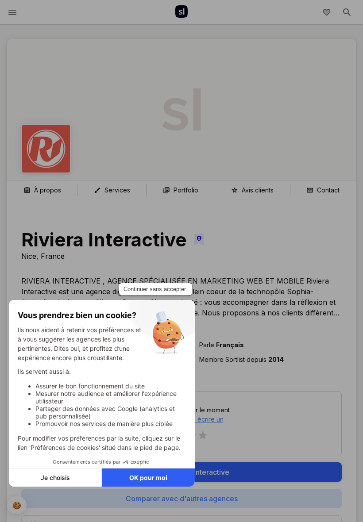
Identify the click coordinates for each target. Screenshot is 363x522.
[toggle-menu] (12, 12)
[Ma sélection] (326, 12)
